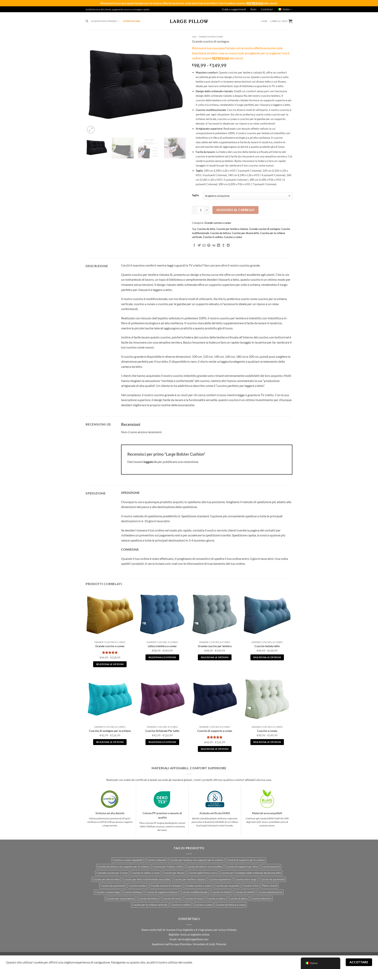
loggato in (150, 462)
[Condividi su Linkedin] (218, 245)
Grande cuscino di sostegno (264, 228)
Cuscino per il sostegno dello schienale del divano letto (250, 872)
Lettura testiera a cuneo (162, 646)
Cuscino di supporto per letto (242, 866)
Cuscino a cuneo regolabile (128, 860)
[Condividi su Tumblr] (223, 245)
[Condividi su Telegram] (228, 245)
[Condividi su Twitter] (199, 245)
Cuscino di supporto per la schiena (246, 860)
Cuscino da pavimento (272, 879)
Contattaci (267, 9)
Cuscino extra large (246, 879)
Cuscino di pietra (238, 898)
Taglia (195, 195)
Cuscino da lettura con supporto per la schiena (123, 866)
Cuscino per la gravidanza (120, 898)
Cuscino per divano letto (245, 233)
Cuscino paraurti (270, 866)
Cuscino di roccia (171, 898)
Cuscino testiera (138, 885)
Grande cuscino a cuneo (211, 37)
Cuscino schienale (156, 860)
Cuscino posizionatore (270, 892)
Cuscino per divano (173, 872)
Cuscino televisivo (261, 898)
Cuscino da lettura (220, 233)
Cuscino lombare (132, 892)
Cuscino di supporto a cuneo (214, 730)
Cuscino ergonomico (219, 879)
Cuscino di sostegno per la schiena (110, 730)
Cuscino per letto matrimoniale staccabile (146, 879)
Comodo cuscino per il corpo (112, 872)
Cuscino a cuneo (233, 237)
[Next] (179, 84)
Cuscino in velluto (213, 237)
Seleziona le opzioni (110, 664)
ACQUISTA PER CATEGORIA (104, 21)
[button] (264, 21)
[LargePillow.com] (189, 21)
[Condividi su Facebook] (194, 245)
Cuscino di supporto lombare (162, 892)
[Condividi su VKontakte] (213, 245)
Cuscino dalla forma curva (202, 872)
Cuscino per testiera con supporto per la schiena (196, 860)
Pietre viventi (269, 885)
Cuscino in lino (250, 885)
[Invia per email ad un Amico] (204, 245)
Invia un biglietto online (195, 934)
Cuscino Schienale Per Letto (162, 730)
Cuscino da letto (206, 228)
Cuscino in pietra (216, 898)
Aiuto (253, 9)
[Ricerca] (87, 21)
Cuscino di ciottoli (221, 892)
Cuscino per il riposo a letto (168, 866)
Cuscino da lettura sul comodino (204, 866)
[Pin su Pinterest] (208, 245)
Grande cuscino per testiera (215, 646)
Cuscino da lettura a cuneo (231, 904)
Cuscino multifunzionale (194, 892)
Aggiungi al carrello (235, 210)
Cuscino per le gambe (227, 885)
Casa (194, 37)
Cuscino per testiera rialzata (232, 228)
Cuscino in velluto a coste (145, 872)
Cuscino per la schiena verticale (149, 904)
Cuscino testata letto (267, 646)
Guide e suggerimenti (234, 9)
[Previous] (92, 84)
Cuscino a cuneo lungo (107, 892)
